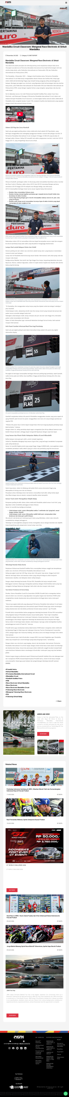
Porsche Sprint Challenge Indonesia (40, 1052)
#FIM (7, 681)
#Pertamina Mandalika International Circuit (20, 674)
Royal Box (60, 1049)
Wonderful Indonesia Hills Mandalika (61, 1045)
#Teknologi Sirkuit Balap (14, 696)
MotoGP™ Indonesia (38, 1041)
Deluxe (59, 1054)
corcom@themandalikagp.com (12, 1043)
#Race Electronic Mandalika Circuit (17, 687)
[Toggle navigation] (66, 2)
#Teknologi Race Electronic (15, 690)
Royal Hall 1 (60, 1052)
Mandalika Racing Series (39, 1057)
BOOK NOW (43, 734)
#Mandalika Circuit (12, 676)
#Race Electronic (11, 685)
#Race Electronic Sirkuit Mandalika (17, 683)
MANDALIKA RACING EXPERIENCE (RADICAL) (50, 1066)
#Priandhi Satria (11, 669)
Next (65, 746)
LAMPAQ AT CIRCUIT (49, 1053)
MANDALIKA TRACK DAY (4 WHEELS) (50, 1048)
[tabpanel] (42, 746)
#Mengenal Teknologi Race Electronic (19, 692)
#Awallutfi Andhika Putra (14, 678)
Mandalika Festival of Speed (38, 1062)
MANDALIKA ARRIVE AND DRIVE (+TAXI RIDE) (50, 1059)
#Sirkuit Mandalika (12, 672)
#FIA (7, 694)
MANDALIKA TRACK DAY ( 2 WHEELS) (50, 1042)
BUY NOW (12, 890)
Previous (36, 746)
